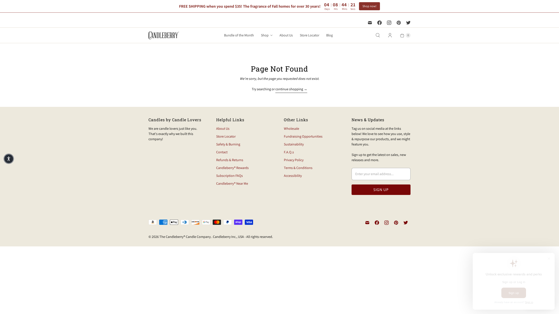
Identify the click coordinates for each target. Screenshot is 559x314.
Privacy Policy (294, 160)
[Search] (378, 35)
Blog (329, 35)
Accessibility (293, 175)
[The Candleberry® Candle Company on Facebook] (379, 22)
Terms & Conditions (298, 168)
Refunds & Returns (229, 160)
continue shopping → (291, 89)
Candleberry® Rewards (232, 168)
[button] (8, 159)
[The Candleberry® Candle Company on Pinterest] (399, 22)
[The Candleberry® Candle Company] (163, 35)
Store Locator (309, 35)
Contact (222, 152)
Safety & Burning (228, 144)
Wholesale (291, 128)
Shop (265, 35)
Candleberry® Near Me (232, 183)
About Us (286, 35)
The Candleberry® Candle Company (185, 236)
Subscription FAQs (229, 175)
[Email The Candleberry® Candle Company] (370, 22)
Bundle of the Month (239, 35)
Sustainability (294, 144)
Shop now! (369, 6)
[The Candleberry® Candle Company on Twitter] (408, 22)
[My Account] (390, 35)
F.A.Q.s (289, 152)
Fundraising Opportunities (303, 136)
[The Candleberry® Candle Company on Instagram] (389, 22)
